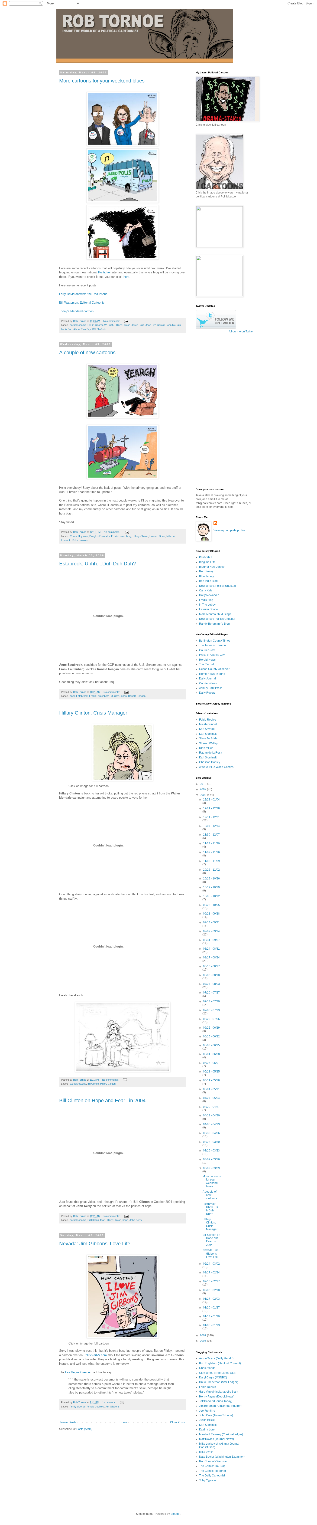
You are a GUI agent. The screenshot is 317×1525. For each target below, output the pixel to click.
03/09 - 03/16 (211, 1159)
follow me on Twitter (241, 331)
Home (123, 1422)
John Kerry (135, 1220)
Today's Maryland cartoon (76, 311)
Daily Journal (207, 678)
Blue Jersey (206, 576)
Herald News (207, 659)
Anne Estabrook (79, 696)
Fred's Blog (206, 600)
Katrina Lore (207, 1429)
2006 (203, 1340)
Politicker (104, 272)
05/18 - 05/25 (211, 1071)
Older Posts (177, 1422)
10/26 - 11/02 (211, 869)
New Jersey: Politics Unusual (217, 585)
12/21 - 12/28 (211, 808)
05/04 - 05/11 (211, 1089)
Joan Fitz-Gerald (155, 325)
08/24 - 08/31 (211, 948)
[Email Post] (126, 321)
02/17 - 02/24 (211, 1272)
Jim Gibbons (112, 1406)
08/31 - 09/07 (211, 940)
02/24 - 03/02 (211, 1263)
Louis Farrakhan (70, 329)
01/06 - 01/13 (211, 1325)
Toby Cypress (207, 1480)
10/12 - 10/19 (211, 887)
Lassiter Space (208, 609)
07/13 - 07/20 (211, 1001)
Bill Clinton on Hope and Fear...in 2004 (102, 1100)
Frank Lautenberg (121, 536)
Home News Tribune (212, 674)
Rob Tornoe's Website (213, 1461)
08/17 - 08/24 (211, 957)
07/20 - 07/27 (211, 992)
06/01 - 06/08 (211, 1054)
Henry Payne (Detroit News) (216, 1396)
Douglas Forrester (99, 536)
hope (125, 1220)
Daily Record (207, 692)
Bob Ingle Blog (208, 581)
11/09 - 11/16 (211, 852)
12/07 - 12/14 (211, 826)
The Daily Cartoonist (212, 1475)
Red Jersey (206, 571)
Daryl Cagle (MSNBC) (213, 1377)
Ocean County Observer (214, 669)
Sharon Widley (208, 743)
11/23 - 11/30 (211, 843)
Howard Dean (157, 536)
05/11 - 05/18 (211, 1080)
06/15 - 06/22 (211, 1036)
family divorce (77, 1406)
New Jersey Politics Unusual (217, 618)
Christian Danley (209, 762)
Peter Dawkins (80, 540)
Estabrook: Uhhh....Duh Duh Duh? (97, 564)
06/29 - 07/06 (211, 1019)
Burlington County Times (214, 640)
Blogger (175, 1513)
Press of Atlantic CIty (212, 654)
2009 (203, 789)
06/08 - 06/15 (211, 1045)
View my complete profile (229, 530)
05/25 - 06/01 (211, 1063)
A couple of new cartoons (87, 352)
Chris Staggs (207, 1368)
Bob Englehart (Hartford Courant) (220, 1363)
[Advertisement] (214, 410)
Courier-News (208, 683)
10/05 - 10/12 (211, 896)
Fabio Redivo (207, 719)
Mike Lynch (206, 1451)
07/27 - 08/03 (211, 984)
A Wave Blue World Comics (216, 767)
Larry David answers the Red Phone (83, 294)
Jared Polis (138, 325)
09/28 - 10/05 (211, 905)
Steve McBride (208, 738)
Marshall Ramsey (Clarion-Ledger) (221, 1434)
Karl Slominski (208, 733)
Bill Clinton (93, 1083)
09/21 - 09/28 (211, 913)
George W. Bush (104, 325)
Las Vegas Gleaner (78, 1372)
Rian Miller (206, 748)
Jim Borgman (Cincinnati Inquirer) (220, 1405)
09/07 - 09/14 (211, 931)
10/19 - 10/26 (211, 878)
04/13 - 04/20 (211, 1115)
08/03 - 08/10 (211, 975)
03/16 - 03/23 (211, 1150)
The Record (206, 664)
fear (102, 1220)
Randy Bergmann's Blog (214, 623)
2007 (203, 1335)
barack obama (78, 325)
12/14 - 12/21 (211, 817)
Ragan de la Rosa (210, 752)
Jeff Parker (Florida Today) (215, 1401)
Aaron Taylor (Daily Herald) (216, 1358)
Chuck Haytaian (79, 536)
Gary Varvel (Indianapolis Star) (218, 1391)
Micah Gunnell (208, 724)
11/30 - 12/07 (211, 834)
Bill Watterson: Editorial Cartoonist (82, 302)
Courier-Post (207, 650)
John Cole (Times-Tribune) (216, 1415)
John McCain (173, 325)
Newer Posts (68, 1422)
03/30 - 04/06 (211, 1133)
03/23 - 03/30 (211, 1142)
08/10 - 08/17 (211, 966)
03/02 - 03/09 (211, 1168)
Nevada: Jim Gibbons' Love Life (94, 1243)
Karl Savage (207, 729)
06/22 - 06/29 (211, 1027)
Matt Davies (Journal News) (216, 1439)
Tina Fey (86, 329)
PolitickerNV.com (95, 1355)
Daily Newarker (209, 595)
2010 (203, 784)
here (126, 277)
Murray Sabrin (119, 696)
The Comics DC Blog (212, 1466)
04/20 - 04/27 (211, 1106)
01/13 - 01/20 (211, 1316)
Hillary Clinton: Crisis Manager (93, 713)
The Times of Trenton (212, 645)
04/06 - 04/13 (211, 1124)
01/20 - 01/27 (211, 1307)
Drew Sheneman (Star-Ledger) (218, 1382)
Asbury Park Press (210, 688)
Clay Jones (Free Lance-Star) (217, 1372)
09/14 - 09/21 (211, 922)
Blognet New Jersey (211, 566)
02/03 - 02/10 (211, 1290)
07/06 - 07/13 (211, 1010)
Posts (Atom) (84, 1429)
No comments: (111, 321)
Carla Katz (205, 590)
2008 (203, 795)
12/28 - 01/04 (211, 799)
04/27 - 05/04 (211, 1098)
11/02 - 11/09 (211, 861)
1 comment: (109, 1402)
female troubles (95, 1406)
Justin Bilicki (207, 1420)
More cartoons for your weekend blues (102, 81)
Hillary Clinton (122, 325)
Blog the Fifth (207, 562)
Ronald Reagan (137, 696)
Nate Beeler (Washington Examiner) (222, 1456)
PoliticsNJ (205, 557)
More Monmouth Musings (215, 614)
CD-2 (90, 325)
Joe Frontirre (207, 1410)
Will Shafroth (99, 329)
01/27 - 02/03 (211, 1298)
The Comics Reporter (212, 1471)
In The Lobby (207, 604)
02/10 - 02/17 (211, 1281)
